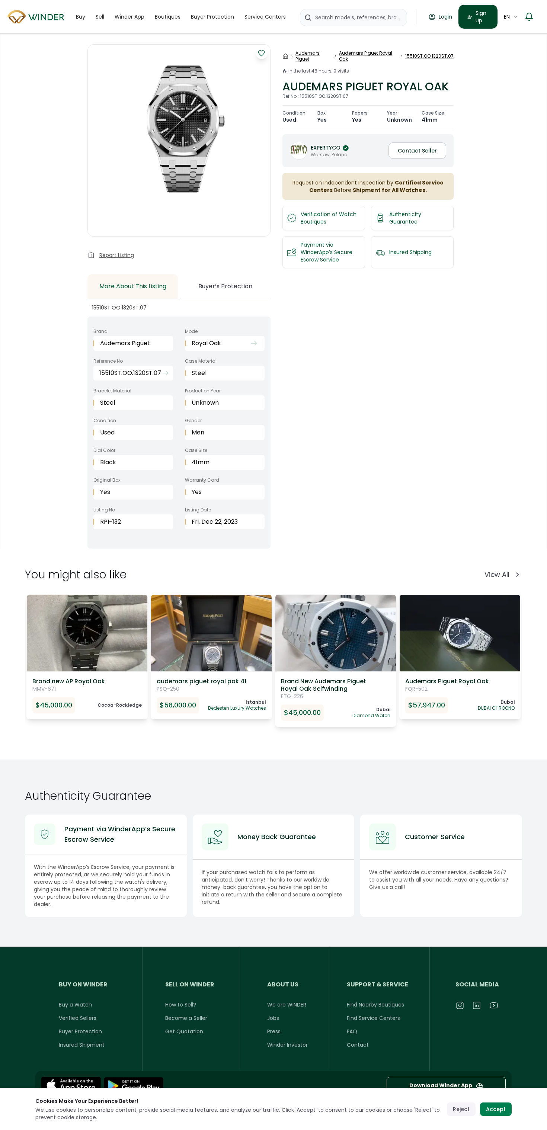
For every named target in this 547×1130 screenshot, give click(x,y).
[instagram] (460, 1005)
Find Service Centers (373, 1018)
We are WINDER (286, 1004)
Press (274, 1031)
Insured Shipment (82, 1045)
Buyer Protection (212, 16)
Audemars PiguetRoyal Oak (365, 56)
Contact (358, 1045)
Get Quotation (184, 1031)
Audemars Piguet (307, 56)
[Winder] (37, 17)
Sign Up (481, 16)
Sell (100, 16)
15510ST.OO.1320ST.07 (429, 56)
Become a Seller (186, 1018)
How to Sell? (180, 1004)
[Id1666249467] (71, 1086)
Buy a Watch (75, 1004)
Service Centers (265, 16)
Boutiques (167, 16)
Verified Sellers (77, 1018)
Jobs (273, 1018)
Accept (496, 1109)
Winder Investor (287, 1045)
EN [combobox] (507, 16)
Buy (80, 16)
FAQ (352, 1031)
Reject (461, 1109)
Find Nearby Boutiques (375, 1004)
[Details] (133, 1086)
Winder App (129, 16)
